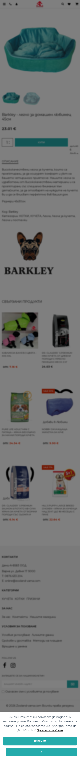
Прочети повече (50, 730)
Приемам (40, 741)
